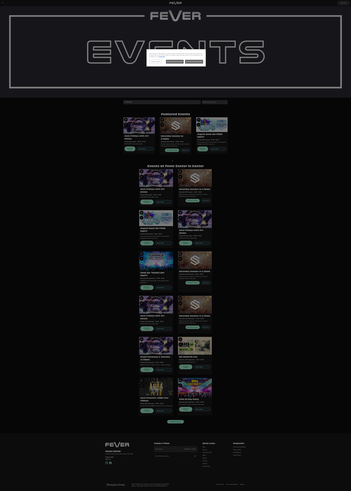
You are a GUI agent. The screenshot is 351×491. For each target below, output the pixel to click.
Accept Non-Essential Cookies (194, 61)
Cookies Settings (155, 61)
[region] (176, 58)
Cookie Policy (161, 56)
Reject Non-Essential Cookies (175, 61)
